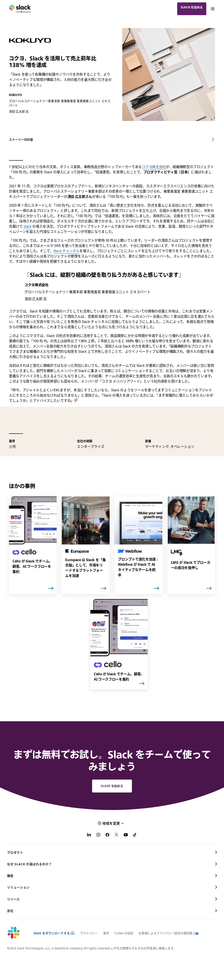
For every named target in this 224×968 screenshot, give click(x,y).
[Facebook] (107, 835)
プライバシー (89, 933)
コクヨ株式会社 (154, 166)
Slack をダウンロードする (51, 933)
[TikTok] (135, 835)
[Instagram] (98, 835)
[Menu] (212, 8)
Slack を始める (192, 7)
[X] (117, 835)
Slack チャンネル (66, 250)
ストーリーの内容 (21, 139)
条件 (106, 933)
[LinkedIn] (89, 835)
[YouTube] (126, 835)
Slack (27, 226)
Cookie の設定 (123, 933)
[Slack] (20, 9)
